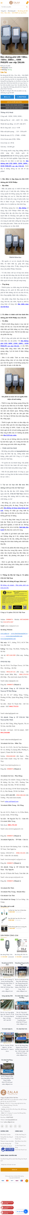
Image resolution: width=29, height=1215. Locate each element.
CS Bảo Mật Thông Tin (20, 1134)
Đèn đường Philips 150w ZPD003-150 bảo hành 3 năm (14, 954)
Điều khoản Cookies (5, 1134)
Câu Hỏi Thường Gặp (6, 1143)
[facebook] (6, 1126)
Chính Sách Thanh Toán (21, 1149)
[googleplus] (11, 1126)
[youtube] (15, 1126)
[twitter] (2, 1126)
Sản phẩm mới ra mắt (7, 906)
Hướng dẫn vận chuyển (6, 1146)
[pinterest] (19, 1126)
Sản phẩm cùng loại (9, 935)
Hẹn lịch (7, 97)
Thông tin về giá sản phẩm (7, 1141)
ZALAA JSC (17, 1177)
